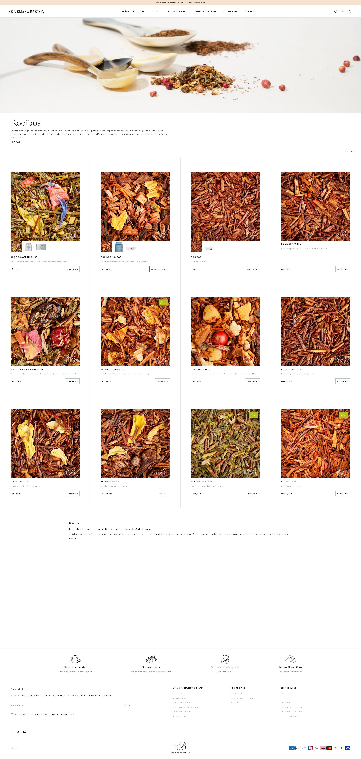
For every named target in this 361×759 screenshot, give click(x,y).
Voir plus (15, 142)
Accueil (14, 23)
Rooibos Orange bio (113, 369)
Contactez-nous (225, 671)
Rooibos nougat (111, 257)
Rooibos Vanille (291, 244)
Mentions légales (182, 712)
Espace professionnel (292, 707)
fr (12, 749)
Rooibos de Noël (201, 369)
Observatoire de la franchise (188, 707)
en (17, 749)
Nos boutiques (180, 698)
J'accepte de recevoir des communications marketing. (44, 714)
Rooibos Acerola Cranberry (28, 369)
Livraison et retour (291, 712)
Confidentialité (289, 716)
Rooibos (196, 257)
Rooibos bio (288, 481)
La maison (178, 694)
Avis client (236, 694)
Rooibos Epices (110, 481)
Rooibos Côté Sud (292, 369)
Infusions (25, 23)
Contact (285, 698)
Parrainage (237, 703)
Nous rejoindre (181, 716)
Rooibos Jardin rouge (24, 257)
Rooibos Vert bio (201, 481)
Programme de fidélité (242, 698)
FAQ (283, 694)
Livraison (286, 703)
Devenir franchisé (182, 703)
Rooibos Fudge (20, 481)
